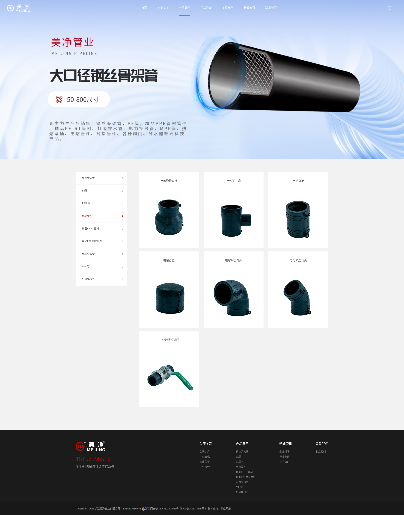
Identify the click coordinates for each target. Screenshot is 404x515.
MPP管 (240, 487)
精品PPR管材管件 (246, 477)
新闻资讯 (249, 7)
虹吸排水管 (242, 492)
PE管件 (240, 461)
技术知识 (284, 461)
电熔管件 (241, 467)
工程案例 (227, 7)
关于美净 (163, 7)
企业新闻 (284, 451)
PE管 (238, 456)
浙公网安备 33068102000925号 (162, 508)
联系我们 (271, 7)
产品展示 (184, 7)
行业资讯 (284, 456)
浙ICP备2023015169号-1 (193, 508)
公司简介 (205, 451)
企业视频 (205, 467)
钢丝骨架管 (242, 451)
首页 (144, 7)
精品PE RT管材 (244, 472)
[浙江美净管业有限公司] (18, 8)
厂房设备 (206, 7)
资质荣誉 (205, 461)
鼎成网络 (226, 508)
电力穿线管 (242, 482)
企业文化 (205, 456)
